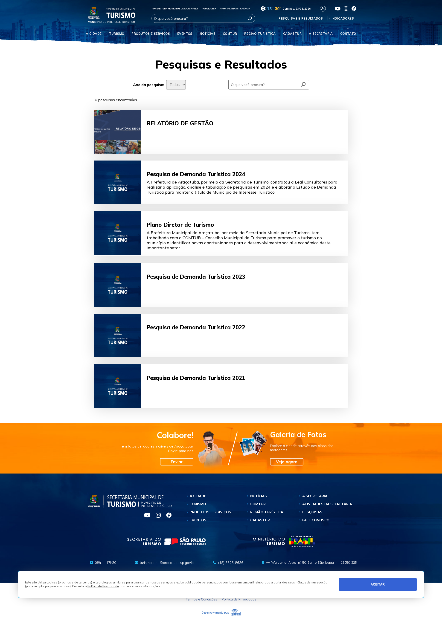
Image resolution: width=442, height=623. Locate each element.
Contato (348, 33)
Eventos (198, 520)
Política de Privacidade (103, 586)
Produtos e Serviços (150, 33)
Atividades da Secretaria (327, 504)
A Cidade (94, 33)
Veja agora (286, 461)
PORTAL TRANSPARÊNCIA (235, 8)
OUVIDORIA (209, 8)
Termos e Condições (201, 599)
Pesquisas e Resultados (301, 18)
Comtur (230, 33)
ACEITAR (378, 584)
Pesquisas (312, 512)
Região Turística (260, 33)
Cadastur (292, 33)
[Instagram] (156, 516)
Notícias (207, 33)
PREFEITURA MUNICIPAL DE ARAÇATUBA (175, 8)
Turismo (198, 504)
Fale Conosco (315, 520)
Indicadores (343, 18)
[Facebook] (167, 516)
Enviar (177, 461)
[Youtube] (145, 516)
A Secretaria (314, 496)
